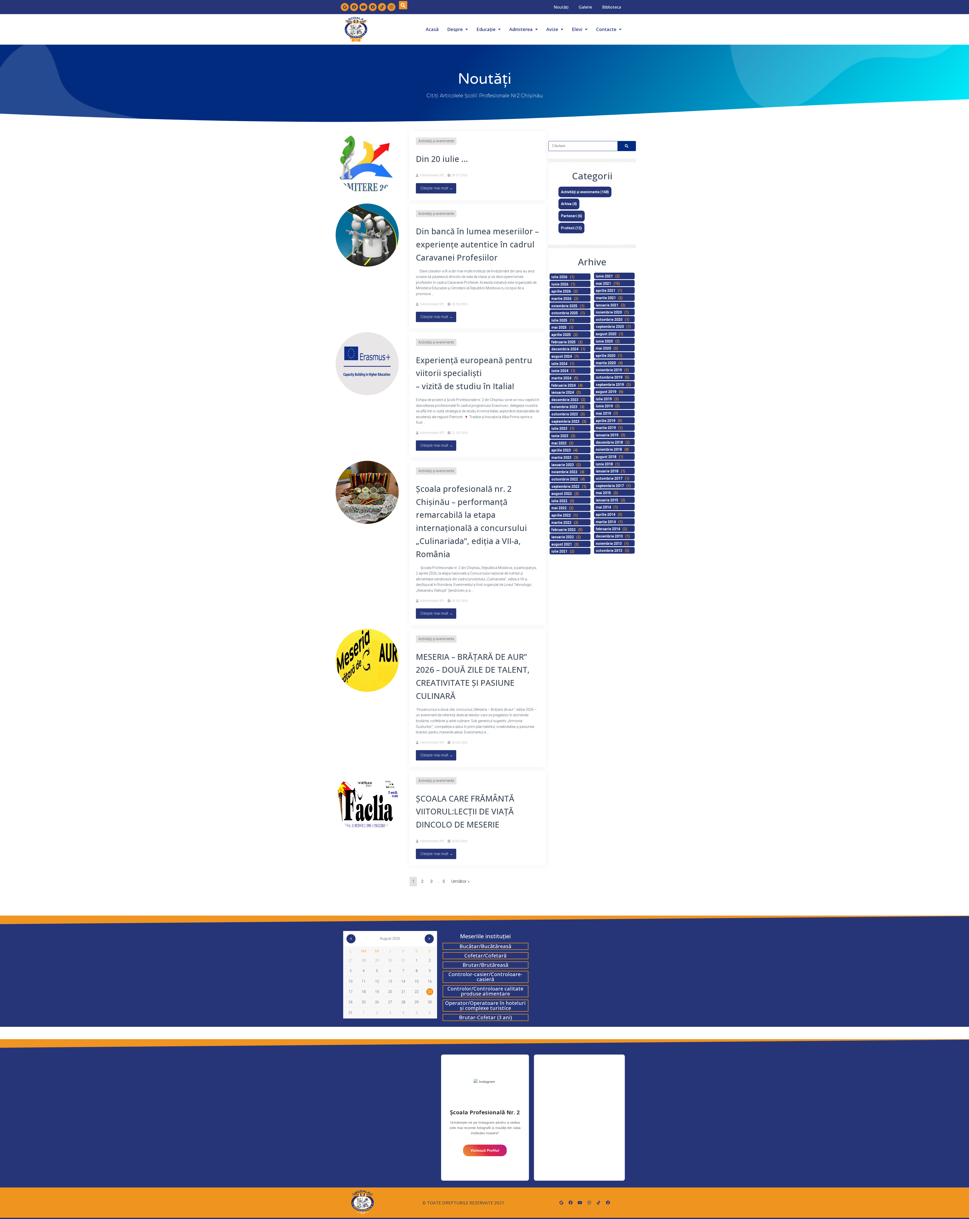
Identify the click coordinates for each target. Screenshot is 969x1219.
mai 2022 (559, 508)
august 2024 (561, 356)
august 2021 (561, 544)
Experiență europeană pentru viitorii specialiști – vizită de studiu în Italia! (474, 373)
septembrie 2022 (565, 487)
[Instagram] (391, 7)
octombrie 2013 (609, 551)
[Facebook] (354, 7)
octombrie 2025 (564, 313)
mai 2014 (603, 507)
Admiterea (521, 29)
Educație (486, 29)
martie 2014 (606, 522)
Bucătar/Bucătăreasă (485, 946)
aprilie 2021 (605, 291)
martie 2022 (561, 523)
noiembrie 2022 (564, 472)
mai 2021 (603, 283)
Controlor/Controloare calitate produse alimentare (485, 991)
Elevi (577, 29)
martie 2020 (606, 363)
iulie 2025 (559, 320)
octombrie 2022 (564, 479)
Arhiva (566, 204)
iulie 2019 (604, 399)
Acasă (432, 29)
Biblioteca (611, 7)
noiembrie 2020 (609, 312)
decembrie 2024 (564, 349)
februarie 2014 (608, 529)
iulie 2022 (559, 501)
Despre (455, 29)
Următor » (460, 881)
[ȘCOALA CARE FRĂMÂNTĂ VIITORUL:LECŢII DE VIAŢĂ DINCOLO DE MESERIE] (367, 802)
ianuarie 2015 (607, 500)
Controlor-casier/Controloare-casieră (485, 977)
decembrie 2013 (609, 536)
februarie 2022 (563, 530)
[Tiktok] (382, 7)
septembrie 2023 (565, 421)
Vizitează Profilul (485, 1150)
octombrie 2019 (609, 377)
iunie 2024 (559, 371)
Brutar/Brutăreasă (485, 964)
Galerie (585, 7)
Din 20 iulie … (442, 158)
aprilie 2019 (605, 421)
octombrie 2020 (609, 320)
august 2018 (606, 457)
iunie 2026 (559, 284)
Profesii (568, 228)
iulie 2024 (559, 364)
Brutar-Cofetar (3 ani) (485, 1017)
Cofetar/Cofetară (485, 955)
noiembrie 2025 (564, 306)
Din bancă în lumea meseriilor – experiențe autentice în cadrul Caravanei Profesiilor (477, 244)
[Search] (626, 146)
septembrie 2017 (610, 486)
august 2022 (561, 494)
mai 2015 (603, 493)
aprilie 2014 (605, 515)
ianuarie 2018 (607, 471)
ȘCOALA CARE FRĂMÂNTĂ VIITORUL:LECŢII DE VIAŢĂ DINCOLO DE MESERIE (465, 811)
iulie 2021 (559, 551)
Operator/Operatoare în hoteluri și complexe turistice (485, 1005)
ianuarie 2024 (562, 392)
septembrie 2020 (610, 327)
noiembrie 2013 (609, 544)
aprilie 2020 (605, 356)
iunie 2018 (604, 464)
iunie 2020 (604, 341)
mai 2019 (603, 413)
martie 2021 (606, 298)
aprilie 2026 (561, 291)
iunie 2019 (604, 406)
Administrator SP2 (432, 175)
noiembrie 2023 (564, 407)
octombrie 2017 (609, 478)
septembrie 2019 (610, 385)
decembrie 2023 (564, 400)
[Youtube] (363, 7)
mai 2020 (603, 348)
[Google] (345, 7)
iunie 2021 (604, 276)
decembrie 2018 (609, 442)
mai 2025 (559, 327)
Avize (552, 29)
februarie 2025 (563, 342)
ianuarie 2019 (607, 435)
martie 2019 (606, 428)
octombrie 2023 (564, 414)
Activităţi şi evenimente (436, 141)
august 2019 (606, 392)
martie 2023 (561, 458)
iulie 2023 (559, 429)
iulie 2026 (559, 277)
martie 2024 (561, 378)
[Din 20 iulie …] (367, 162)
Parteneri (569, 216)
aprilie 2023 (561, 450)
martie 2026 (561, 299)
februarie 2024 (563, 385)
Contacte (606, 29)
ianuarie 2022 (562, 537)
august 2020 (606, 334)
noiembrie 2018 (609, 449)
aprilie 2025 (561, 335)
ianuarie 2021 (607, 305)
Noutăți (561, 7)
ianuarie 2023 (562, 465)
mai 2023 (559, 443)
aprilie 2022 (561, 515)
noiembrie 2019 (609, 370)
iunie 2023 (559, 436)
